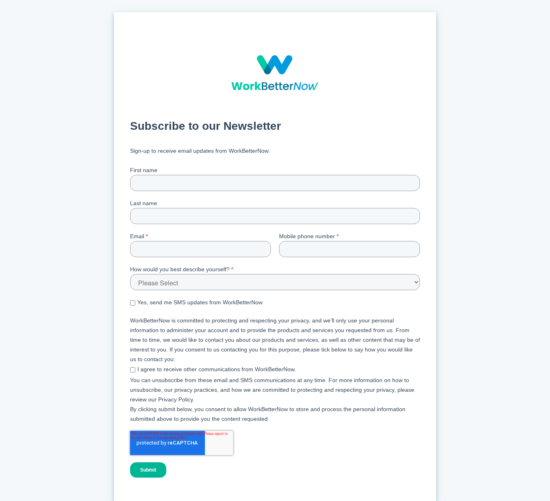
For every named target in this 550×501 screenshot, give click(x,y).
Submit (148, 470)
